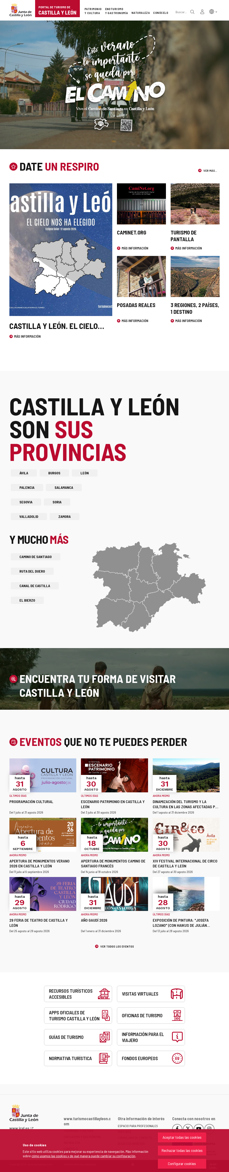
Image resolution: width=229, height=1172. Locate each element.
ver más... (210, 170)
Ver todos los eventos (117, 946)
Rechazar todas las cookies (182, 1150)
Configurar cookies (182, 1163)
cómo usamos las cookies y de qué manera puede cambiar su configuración (83, 1156)
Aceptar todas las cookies (182, 1137)
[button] (213, 11)
